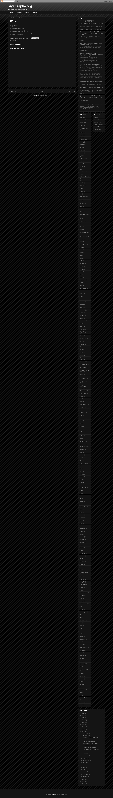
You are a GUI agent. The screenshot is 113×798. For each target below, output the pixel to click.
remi (81, 617)
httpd (81, 250)
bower (81, 426)
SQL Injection (83, 364)
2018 (83, 729)
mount (81, 558)
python (81, 125)
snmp (81, 291)
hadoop (82, 515)
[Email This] (32, 38)
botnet (81, 423)
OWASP (96, 117)
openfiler (82, 579)
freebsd (82, 161)
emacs (81, 485)
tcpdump (82, 301)
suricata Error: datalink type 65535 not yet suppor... (90, 746)
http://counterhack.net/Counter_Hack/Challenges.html (22, 33)
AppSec (82, 315)
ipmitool (82, 536)
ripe (81, 622)
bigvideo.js (82, 412)
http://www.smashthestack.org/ (17, 28)
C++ (81, 323)
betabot (82, 407)
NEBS (81, 355)
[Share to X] (35, 38)
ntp (80, 274)
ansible (82, 396)
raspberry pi (83, 612)
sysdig (81, 661)
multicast (82, 561)
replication (82, 620)
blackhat (82, 415)
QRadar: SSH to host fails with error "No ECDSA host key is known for (91, 97)
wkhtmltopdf (83, 702)
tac (80, 666)
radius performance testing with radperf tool (91, 87)
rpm (81, 625)
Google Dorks (83, 338)
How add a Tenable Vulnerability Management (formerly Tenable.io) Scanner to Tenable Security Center (91, 55)
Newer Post (13, 91)
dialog (81, 474)
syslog (81, 211)
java (81, 255)
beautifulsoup (83, 404)
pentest (15, 40)
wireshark (82, 310)
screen (81, 631)
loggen (81, 547)
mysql (81, 269)
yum (81, 704)
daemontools (83, 463)
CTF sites (85, 753)
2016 (83, 779)
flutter (81, 501)
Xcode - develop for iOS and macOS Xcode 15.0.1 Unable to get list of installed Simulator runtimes (91, 33)
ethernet (82, 496)
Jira (81, 346)
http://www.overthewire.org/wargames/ (19, 31)
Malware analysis (84, 178)
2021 (83, 722)
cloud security (83, 446)
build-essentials (84, 431)
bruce (81, 429)
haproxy (82, 517)
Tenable (82, 144)
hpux (81, 520)
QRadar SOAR (84, 236)
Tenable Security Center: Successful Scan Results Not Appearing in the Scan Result (91, 82)
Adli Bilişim (82, 172)
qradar (81, 132)
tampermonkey (84, 669)
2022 (83, 720)
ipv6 (81, 252)
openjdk (82, 582)
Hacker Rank (97, 120)
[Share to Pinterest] (38, 38)
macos (81, 166)
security (82, 142)
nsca (81, 576)
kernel (81, 147)
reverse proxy (83, 288)
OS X (81, 226)
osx (81, 590)
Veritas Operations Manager (83, 387)
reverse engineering (83, 138)
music (81, 266)
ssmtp (81, 644)
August (85, 762)
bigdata (82, 409)
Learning (82, 221)
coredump (82, 457)
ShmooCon (83, 367)
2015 (83, 781)
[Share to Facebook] (37, 38)
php (81, 277)
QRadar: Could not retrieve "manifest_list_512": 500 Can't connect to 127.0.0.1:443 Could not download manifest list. (91, 22)
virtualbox (82, 689)
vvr (80, 695)
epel (81, 490)
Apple (81, 318)
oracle (81, 152)
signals (81, 636)
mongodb (82, 553)
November (86, 756)
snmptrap (82, 639)
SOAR (81, 183)
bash (81, 135)
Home (11, 12)
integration (82, 528)
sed (81, 633)
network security (84, 128)
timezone (82, 304)
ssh (81, 296)
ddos (81, 471)
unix (81, 681)
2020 (83, 724)
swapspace (83, 655)
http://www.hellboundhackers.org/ (17, 30)
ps (80, 606)
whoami (35, 12)
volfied (81, 692)
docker (81, 191)
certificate (82, 441)
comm (81, 455)
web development (84, 214)
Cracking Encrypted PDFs (89, 741)
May (84, 769)
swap (81, 653)
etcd (81, 493)
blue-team (82, 418)
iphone (81, 531)
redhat (81, 122)
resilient (82, 203)
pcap (81, 598)
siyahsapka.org (20, 6)
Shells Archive (97, 129)
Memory (82, 352)
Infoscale (82, 344)
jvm (81, 545)
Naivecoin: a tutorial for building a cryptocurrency (91, 738)
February (85, 774)
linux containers (84, 196)
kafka (81, 261)
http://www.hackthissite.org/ (16, 34)
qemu (81, 609)
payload (82, 595)
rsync (81, 628)
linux (81, 117)
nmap (81, 200)
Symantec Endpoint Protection (82, 157)
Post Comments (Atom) (45, 95)
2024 (83, 715)
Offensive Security (84, 232)
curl (81, 460)
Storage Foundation (83, 377)
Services (19, 12)
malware (82, 263)
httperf (81, 526)
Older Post (71, 91)
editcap (82, 482)
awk (81, 401)
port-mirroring (83, 603)
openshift (82, 150)
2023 (83, 717)
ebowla (82, 479)
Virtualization (83, 390)
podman (82, 282)
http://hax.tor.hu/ (13, 25)
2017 (83, 731)
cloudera (82, 449)
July (84, 765)
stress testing (83, 647)
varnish (82, 684)
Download (82, 329)
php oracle (82, 280)
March (85, 772)
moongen (82, 556)
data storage (83, 244)
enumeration (83, 487)
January (85, 776)
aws (81, 241)
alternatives (83, 393)
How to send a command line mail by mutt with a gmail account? (91, 44)
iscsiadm (82, 539)
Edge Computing (84, 331)
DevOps (82, 326)
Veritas (81, 239)
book (81, 420)
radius (81, 285)
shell (81, 169)
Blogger (65, 794)
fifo (80, 498)
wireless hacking (84, 698)
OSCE (81, 229)
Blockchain (82, 321)
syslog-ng (82, 663)
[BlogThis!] (34, 38)
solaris (81, 642)
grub (81, 512)
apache (82, 399)
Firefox (81, 336)
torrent (81, 676)
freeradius (82, 163)
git (80, 194)
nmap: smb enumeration (86, 103)
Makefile (82, 349)
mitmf (81, 550)
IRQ (81, 341)
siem (81, 206)
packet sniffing (83, 592)
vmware (82, 307)
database (82, 465)
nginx (81, 271)
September (86, 760)
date (81, 468)
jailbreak (82, 542)
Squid (81, 374)
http (81, 523)
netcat (81, 566)
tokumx (82, 673)
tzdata (81, 678)
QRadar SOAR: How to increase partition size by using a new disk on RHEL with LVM (91, 65)
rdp (81, 614)
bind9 (81, 188)
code (81, 452)
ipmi (81, 534)
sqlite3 (81, 293)
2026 (83, 713)
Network (82, 224)
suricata (82, 650)
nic (80, 569)
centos (81, 438)
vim (81, 687)
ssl (80, 209)
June (84, 767)
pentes (81, 601)
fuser (81, 504)
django (81, 476)
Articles (27, 12)
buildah (82, 435)
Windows (82, 185)
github (81, 247)
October (85, 758)
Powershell (83, 362)
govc (81, 509)
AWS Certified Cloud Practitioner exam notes (91, 73)
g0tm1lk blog (97, 127)
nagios (81, 564)
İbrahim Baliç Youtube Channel (98, 123)
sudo (81, 299)
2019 (83, 726)
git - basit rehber (87, 735)
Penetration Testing (83, 358)
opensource (83, 584)
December (86, 733)
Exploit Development (83, 175)
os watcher (83, 587)
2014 (83, 783)
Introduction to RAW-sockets (90, 743)
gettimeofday (83, 506)
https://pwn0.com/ (14, 27)
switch (81, 658)
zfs (80, 218)
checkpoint (82, 444)
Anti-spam (82, 312)
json (81, 258)
